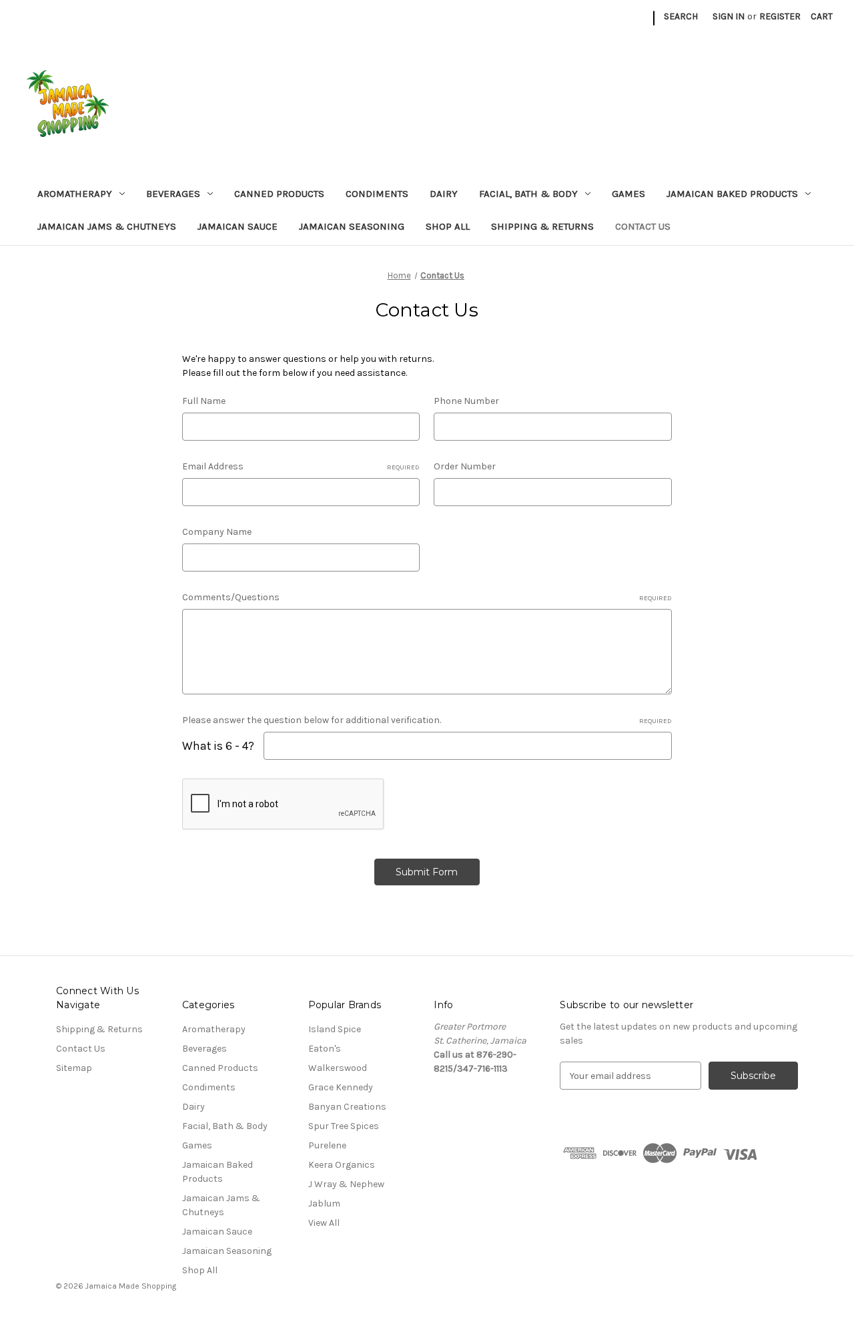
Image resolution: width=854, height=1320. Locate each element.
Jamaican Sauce (237, 226)
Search (681, 16)
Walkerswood (337, 1068)
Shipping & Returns (542, 226)
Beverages (173, 194)
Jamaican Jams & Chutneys (106, 226)
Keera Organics (341, 1164)
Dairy (444, 194)
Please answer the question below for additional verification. (427, 720)
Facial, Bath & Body (528, 194)
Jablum (324, 1203)
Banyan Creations (347, 1106)
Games (628, 194)
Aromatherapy (74, 194)
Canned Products (279, 194)
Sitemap (74, 1068)
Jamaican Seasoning (351, 226)
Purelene (327, 1145)
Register (780, 16)
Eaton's (324, 1048)
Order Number (465, 466)
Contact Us (643, 226)
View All (324, 1223)
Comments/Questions (427, 597)
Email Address (301, 466)
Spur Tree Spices (343, 1126)
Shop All (448, 226)
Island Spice (334, 1029)
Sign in (729, 16)
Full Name (204, 401)
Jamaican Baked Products (732, 194)
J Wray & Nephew (346, 1184)
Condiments (377, 194)
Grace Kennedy (340, 1087)
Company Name (217, 531)
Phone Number (466, 401)
